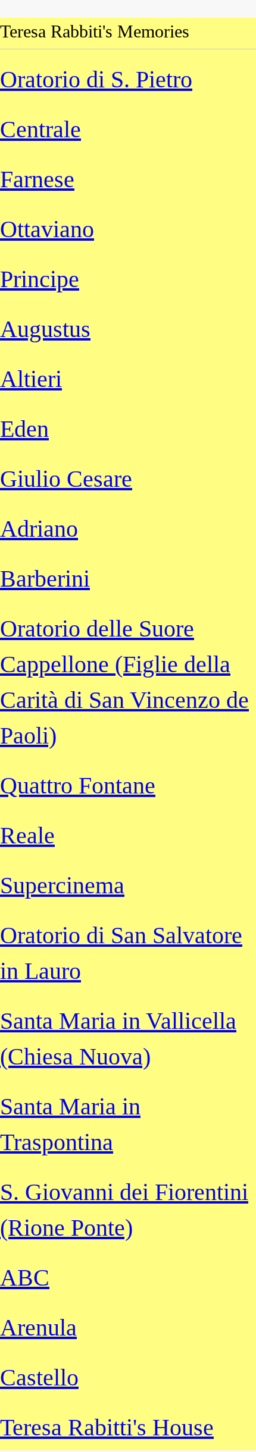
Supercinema (62, 885)
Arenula (38, 1327)
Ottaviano (47, 229)
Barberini (45, 578)
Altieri (31, 379)
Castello (39, 1377)
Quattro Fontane (77, 785)
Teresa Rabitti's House (107, 1427)
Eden (24, 428)
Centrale (40, 129)
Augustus (45, 329)
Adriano (39, 528)
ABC (24, 1277)
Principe (39, 279)
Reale (27, 835)
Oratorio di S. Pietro (96, 79)
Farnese (37, 179)
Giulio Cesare (66, 478)
